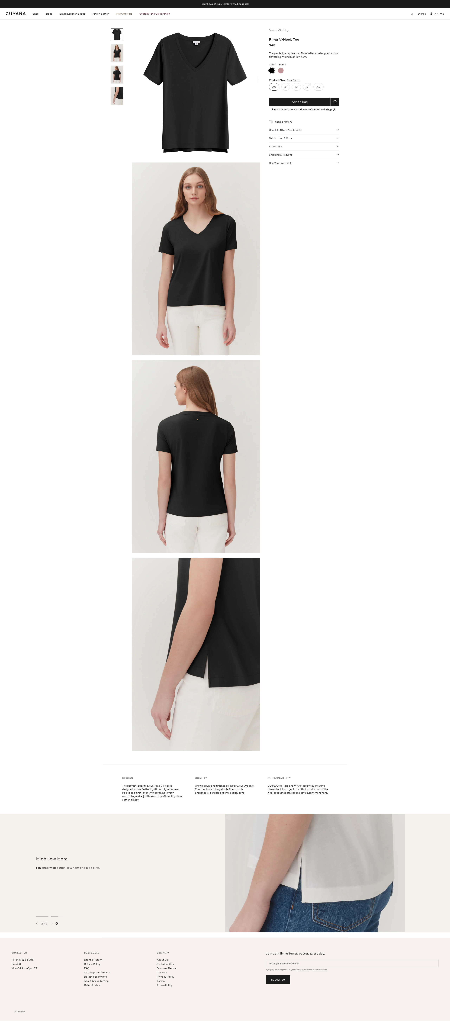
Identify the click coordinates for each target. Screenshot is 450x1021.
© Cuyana (19, 1011)
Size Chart (293, 80)
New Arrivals (124, 13)
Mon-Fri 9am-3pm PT (24, 968)
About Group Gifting (96, 980)
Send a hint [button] (282, 121)
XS (274, 86)
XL (318, 86)
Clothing (283, 30)
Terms (161, 980)
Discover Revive (166, 968)
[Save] (334, 102)
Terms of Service (320, 970)
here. (325, 792)
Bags (49, 13)
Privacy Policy (165, 976)
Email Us (16, 963)
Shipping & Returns (280, 154)
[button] (38, 923)
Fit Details (275, 146)
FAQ (86, 968)
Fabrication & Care (280, 137)
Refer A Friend (92, 985)
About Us (162, 959)
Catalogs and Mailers (97, 972)
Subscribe (278, 979)
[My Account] (431, 13)
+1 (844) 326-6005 (22, 959)
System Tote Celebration (154, 13)
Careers (162, 972)
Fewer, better (100, 13)
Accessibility (164, 985)
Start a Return (93, 959)
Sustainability (165, 963)
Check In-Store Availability (285, 129)
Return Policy (92, 963)
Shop (36, 13)
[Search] (412, 14)
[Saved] (436, 14)
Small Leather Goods (72, 13)
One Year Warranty (281, 162)
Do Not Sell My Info (95, 976)
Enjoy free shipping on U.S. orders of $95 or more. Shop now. (225, 3)
